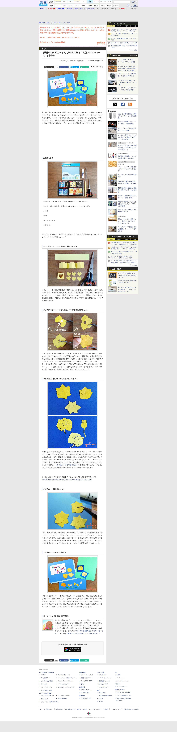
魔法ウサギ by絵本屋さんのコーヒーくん (83, 633)
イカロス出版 (100, 672)
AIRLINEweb (102, 675)
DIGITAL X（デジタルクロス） (66, 687)
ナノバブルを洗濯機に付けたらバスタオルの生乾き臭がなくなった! (127, 275)
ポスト (50, 67)
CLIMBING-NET (85, 692)
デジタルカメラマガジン (47, 695)
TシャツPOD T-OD (86, 681)
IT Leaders (44, 684)
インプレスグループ (116, 709)
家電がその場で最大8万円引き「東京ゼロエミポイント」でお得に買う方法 (127, 289)
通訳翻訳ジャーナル (104, 681)
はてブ (75, 67)
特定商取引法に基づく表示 (131, 709)
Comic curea (120, 678)
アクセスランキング (118, 23)
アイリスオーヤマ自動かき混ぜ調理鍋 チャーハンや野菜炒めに (127, 229)
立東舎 (83, 684)
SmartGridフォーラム (64, 675)
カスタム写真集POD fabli (124, 695)
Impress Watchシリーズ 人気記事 (123, 237)
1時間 (111, 26)
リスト (56, 67)
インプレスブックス (63, 695)
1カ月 (134, 26)
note (86, 67)
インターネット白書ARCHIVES (49, 702)
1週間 (126, 26)
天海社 (118, 675)
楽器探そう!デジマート (87, 678)
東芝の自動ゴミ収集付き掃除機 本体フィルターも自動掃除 (127, 190)
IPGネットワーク (119, 689)
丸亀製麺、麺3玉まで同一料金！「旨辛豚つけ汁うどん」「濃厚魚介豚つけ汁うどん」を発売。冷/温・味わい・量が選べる (123, 244)
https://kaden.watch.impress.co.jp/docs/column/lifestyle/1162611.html (67, 479)
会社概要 (105, 709)
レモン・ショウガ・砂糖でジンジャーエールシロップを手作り (127, 169)
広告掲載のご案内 (70, 709)
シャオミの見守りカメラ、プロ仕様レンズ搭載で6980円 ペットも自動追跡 (127, 137)
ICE (116, 672)
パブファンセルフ (122, 686)
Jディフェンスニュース (105, 678)
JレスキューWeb (103, 684)
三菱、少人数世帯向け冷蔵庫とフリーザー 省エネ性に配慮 (127, 116)
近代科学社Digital (86, 698)
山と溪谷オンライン (86, 689)
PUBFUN (117, 684)
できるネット (44, 699)
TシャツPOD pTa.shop (123, 692)
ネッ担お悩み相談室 (46, 690)
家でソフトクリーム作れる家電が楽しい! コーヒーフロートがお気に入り (127, 148)
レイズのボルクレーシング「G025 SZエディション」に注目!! (127, 82)
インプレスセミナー (63, 684)
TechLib (101, 701)
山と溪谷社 (82, 687)
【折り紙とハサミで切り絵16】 (66, 465)
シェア (65, 67)
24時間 (119, 26)
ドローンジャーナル (46, 687)
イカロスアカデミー (104, 687)
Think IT (43, 675)
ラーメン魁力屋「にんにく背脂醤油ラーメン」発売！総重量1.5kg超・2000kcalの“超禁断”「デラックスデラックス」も (124, 262)
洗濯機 (112, 8)
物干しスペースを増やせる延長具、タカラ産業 (124, 43)
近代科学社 (82, 695)
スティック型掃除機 (102, 8)
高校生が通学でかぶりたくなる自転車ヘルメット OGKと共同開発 (127, 204)
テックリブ (100, 699)
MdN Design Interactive (105, 695)
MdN (98, 690)
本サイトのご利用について (46, 709)
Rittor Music (82, 672)
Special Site (116, 55)
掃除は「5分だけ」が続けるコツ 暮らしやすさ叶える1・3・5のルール (127, 221)
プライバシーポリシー (95, 709)
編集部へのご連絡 (82, 709)
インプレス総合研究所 (47, 681)
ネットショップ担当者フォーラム (67, 678)
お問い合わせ (59, 709)
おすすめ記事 (116, 269)
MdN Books (102, 692)
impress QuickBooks (122, 681)
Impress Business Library (65, 681)
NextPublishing (62, 698)
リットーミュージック (87, 675)
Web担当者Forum (46, 678)
